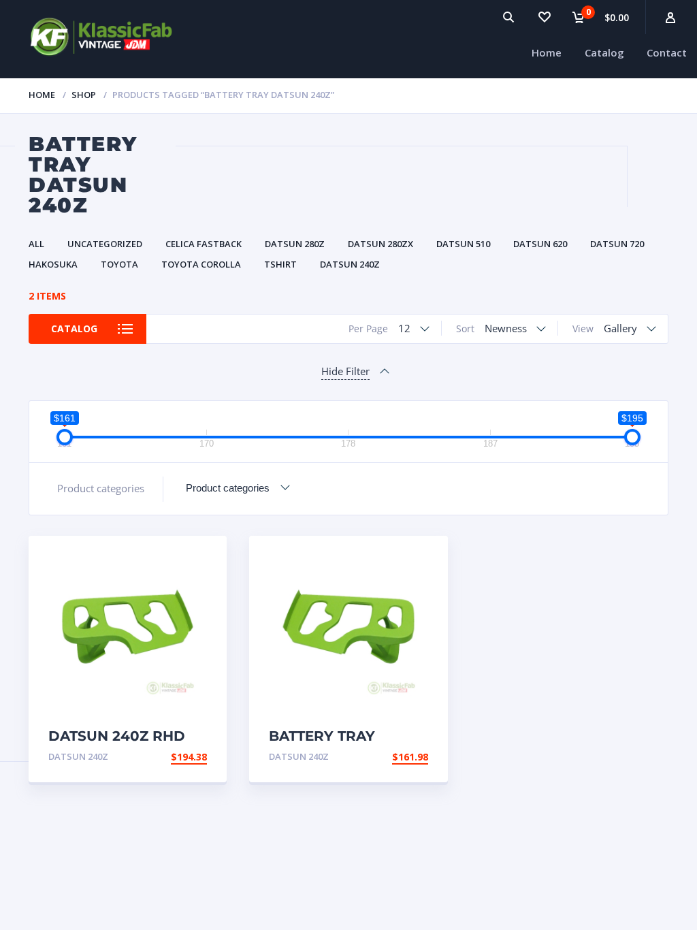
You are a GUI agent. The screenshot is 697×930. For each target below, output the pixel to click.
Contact (667, 52)
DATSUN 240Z (350, 264)
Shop (83, 95)
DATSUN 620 (540, 244)
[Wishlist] (544, 17)
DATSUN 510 (463, 244)
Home (547, 52)
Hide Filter (345, 371)
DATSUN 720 (617, 244)
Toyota (119, 264)
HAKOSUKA (53, 264)
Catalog (604, 52)
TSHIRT (280, 264)
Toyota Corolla (201, 264)
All (36, 244)
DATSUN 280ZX (380, 244)
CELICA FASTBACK (203, 244)
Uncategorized (104, 244)
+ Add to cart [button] (169, 756)
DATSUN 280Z (295, 244)
